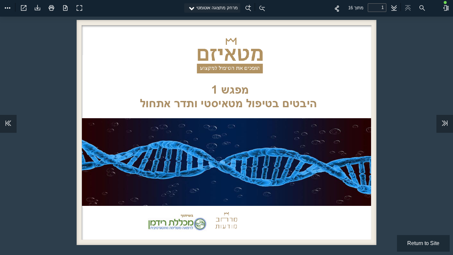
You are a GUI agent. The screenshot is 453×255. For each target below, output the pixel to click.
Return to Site (423, 243)
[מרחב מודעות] (87, 5)
